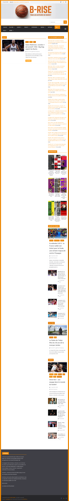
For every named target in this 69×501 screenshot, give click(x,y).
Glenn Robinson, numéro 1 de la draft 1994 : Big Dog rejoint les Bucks (35, 47)
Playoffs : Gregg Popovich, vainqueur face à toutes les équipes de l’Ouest (62, 425)
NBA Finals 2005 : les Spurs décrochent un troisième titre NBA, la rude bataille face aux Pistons (57, 62)
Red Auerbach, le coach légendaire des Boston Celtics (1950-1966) (62, 401)
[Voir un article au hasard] (65, 28)
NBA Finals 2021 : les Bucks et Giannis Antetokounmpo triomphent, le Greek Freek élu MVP (57, 42)
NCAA (4, 30)
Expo (55, 337)
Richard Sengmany (36, 51)
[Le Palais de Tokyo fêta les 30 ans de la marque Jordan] (57, 330)
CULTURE (11, 27)
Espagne (51, 240)
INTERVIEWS (34, 27)
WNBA (10, 30)
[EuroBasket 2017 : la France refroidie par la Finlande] (52, 316)
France (62, 240)
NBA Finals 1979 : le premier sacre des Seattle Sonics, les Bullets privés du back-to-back (57, 91)
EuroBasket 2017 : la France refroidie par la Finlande (61, 315)
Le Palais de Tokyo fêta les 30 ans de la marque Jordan (56, 342)
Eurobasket (57, 240)
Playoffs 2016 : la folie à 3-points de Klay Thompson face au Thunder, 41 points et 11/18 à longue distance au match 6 (56, 101)
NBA (57, 27)
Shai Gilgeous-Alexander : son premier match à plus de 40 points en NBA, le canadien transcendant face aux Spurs (56, 47)
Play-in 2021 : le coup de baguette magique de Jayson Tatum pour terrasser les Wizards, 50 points (57, 129)
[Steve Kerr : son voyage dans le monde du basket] (57, 367)
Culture (51, 337)
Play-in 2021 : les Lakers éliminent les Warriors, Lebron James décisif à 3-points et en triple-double (57, 124)
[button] (14, 27)
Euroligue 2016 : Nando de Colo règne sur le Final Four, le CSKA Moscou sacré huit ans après (57, 119)
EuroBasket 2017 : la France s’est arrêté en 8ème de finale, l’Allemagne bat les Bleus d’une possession (62, 289)
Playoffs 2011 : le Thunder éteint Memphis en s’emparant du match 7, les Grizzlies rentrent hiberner (57, 146)
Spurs (51, 376)
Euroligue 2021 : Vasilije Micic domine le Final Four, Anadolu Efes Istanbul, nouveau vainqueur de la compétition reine (57, 112)
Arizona (51, 374)
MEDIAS (42, 27)
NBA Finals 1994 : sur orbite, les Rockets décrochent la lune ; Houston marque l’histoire (56, 68)
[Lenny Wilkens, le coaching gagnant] (52, 436)
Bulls (56, 374)
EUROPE (19, 27)
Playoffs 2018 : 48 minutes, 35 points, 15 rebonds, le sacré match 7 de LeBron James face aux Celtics (57, 107)
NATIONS (50, 27)
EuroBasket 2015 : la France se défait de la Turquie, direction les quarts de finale (61, 303)
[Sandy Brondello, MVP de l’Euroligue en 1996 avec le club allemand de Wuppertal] (52, 415)
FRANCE (26, 27)
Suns (55, 376)
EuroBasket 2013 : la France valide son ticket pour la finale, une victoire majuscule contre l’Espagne (57, 248)
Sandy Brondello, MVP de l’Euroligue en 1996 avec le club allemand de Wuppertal (62, 413)
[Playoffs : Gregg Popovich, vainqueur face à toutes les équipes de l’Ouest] (52, 426)
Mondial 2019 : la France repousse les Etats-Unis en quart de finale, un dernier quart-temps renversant (62, 275)
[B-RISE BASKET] (34, 4)
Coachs (60, 374)
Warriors (59, 376)
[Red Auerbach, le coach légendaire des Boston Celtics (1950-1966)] (52, 403)
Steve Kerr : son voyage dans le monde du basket (57, 382)
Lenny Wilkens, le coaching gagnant (61, 435)
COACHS (5, 27)
